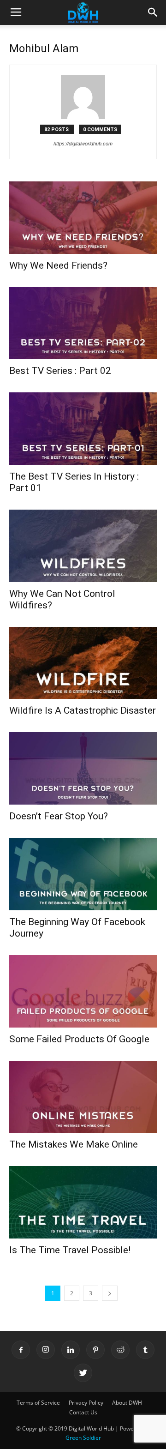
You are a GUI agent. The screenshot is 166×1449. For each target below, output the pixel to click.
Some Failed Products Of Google (79, 1039)
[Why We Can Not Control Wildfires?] (83, 546)
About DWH (127, 1403)
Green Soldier (83, 1438)
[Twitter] (83, 1373)
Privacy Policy (86, 1403)
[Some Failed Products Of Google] (83, 991)
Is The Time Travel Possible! (69, 1250)
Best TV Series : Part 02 (60, 370)
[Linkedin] (70, 1350)
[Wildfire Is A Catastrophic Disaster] (83, 663)
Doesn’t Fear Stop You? (58, 816)
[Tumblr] (145, 1350)
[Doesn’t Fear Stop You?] (83, 768)
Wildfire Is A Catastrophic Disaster (82, 710)
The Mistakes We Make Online (73, 1144)
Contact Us (83, 1412)
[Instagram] (45, 1350)
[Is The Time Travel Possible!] (83, 1202)
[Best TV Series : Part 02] (83, 323)
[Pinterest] (95, 1350)
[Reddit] (120, 1350)
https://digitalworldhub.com (83, 143)
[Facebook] (21, 1350)
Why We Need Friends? (58, 265)
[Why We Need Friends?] (83, 217)
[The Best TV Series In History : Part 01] (83, 428)
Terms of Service (38, 1403)
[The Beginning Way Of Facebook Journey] (83, 874)
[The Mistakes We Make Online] (83, 1097)
